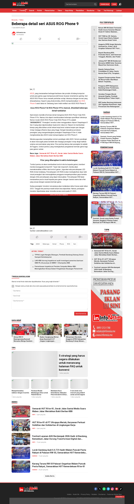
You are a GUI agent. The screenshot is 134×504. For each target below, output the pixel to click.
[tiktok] (120, 488)
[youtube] (116, 488)
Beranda (14, 20)
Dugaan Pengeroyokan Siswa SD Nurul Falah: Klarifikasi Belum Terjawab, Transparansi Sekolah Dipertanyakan (109, 82)
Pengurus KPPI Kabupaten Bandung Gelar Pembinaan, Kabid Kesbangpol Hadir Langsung (108, 89)
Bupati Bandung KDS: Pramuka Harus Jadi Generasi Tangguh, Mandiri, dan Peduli (109, 55)
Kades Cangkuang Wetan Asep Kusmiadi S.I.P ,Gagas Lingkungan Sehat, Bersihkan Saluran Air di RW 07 (49, 341)
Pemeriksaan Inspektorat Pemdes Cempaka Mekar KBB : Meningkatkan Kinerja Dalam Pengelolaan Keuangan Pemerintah (59, 268)
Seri (74, 244)
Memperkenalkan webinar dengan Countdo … (20, 392)
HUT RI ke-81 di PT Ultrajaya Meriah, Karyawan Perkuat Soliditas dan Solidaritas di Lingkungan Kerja (58, 423)
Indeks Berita (49, 476)
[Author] (14, 33)
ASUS (32, 93)
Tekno (21, 20)
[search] (95, 4)
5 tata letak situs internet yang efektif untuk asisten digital (77, 392)
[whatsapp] (104, 488)
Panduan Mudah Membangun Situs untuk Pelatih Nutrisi (39, 392)
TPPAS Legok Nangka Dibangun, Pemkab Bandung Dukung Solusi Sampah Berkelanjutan (59, 256)
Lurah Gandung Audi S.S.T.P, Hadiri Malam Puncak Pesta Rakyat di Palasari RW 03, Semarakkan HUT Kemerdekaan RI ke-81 (60, 453)
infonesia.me (20, 32)
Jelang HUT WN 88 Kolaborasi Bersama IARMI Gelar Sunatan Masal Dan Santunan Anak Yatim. (109, 64)
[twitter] (99, 488)
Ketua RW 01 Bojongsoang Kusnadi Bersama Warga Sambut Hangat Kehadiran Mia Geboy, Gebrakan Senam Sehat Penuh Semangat (23, 342)
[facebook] (95, 488)
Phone (62, 244)
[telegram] (108, 488)
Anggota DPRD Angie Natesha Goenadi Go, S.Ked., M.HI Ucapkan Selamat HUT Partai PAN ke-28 (109, 47)
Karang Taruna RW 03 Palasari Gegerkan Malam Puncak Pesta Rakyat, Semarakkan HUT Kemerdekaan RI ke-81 (59, 465)
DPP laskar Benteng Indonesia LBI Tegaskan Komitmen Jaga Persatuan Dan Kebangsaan (109, 105)
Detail (54, 244)
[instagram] (112, 488)
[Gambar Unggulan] (50, 63)
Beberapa (46, 244)
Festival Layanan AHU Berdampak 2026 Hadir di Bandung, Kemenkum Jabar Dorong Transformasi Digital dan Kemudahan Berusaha (59, 439)
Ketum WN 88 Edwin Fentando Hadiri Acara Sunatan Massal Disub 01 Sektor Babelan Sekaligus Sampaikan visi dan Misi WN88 (109, 32)
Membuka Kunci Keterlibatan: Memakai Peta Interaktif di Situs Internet (59, 393)
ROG (68, 244)
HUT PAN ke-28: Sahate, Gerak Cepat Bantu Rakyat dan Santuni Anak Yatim (108, 38)
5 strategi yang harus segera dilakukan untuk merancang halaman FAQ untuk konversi (72, 362)
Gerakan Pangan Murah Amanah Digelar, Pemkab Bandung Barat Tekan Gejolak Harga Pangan (109, 97)
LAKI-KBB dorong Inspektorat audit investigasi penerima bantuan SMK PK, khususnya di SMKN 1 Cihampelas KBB (59, 262)
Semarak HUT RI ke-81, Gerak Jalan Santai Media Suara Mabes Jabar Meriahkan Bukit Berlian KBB (59, 410)
